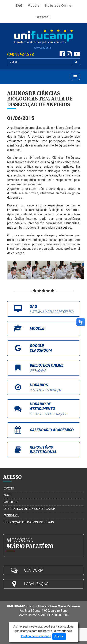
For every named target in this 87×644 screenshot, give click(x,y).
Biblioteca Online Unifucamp (29, 509)
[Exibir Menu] (75, 77)
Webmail (43, 17)
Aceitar (59, 636)
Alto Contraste (42, 47)
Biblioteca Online (58, 6)
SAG (19, 6)
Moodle (33, 6)
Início (9, 488)
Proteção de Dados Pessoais (29, 522)
